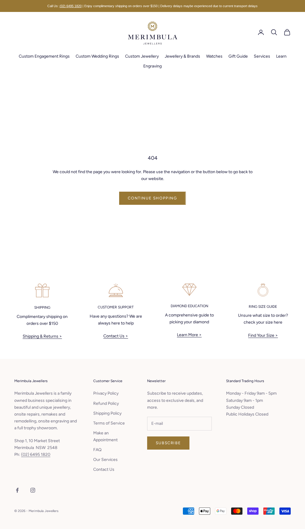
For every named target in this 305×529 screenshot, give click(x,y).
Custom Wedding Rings (97, 56)
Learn (281, 56)
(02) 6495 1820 (71, 6)
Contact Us (103, 469)
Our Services (105, 459)
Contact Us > (115, 336)
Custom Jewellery (142, 56)
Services (262, 56)
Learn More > (189, 334)
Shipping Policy (107, 413)
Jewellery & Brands (182, 56)
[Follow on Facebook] (17, 490)
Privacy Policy (106, 393)
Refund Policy (106, 403)
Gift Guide (238, 56)
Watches (214, 56)
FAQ (97, 449)
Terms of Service (109, 423)
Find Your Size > (263, 335)
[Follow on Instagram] (33, 490)
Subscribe (168, 443)
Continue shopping (152, 198)
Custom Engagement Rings (44, 56)
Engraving (152, 66)
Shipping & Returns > (42, 336)
